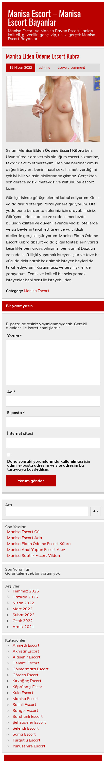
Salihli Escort (24, 704)
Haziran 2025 (25, 596)
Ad (11, 392)
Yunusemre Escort (29, 745)
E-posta (16, 412)
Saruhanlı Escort (28, 716)
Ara (8, 504)
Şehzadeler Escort (29, 722)
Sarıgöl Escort (25, 710)
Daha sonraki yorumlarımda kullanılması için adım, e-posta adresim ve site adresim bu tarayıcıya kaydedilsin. (48, 465)
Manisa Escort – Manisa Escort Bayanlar (44, 17)
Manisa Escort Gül (23, 531)
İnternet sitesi (20, 433)
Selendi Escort (26, 728)
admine (44, 67)
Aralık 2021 (23, 626)
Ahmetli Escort (26, 645)
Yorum (14, 336)
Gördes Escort (25, 674)
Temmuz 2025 (26, 591)
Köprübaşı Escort (28, 686)
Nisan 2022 (23, 602)
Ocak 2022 (23, 620)
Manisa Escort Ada (24, 537)
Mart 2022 (23, 608)
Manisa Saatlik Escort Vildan (33, 555)
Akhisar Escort (26, 651)
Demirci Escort (26, 662)
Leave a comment (71, 67)
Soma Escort (24, 734)
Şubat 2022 (24, 614)
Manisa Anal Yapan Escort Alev (36, 549)
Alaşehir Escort (26, 656)
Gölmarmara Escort (31, 668)
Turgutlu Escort (26, 740)
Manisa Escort (36, 290)
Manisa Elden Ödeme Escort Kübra (39, 543)
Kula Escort (23, 692)
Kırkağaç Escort (27, 680)
